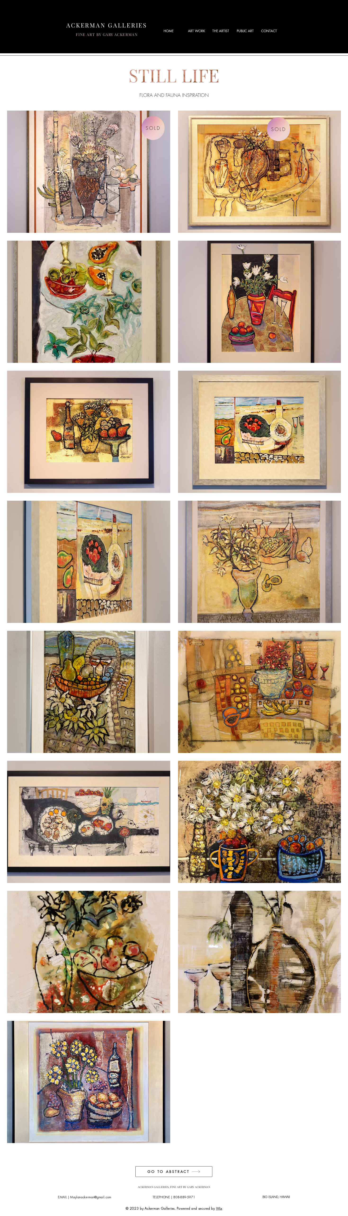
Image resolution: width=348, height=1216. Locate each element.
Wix (219, 1208)
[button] (196, 31)
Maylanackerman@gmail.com (90, 1197)
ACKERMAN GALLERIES (106, 25)
